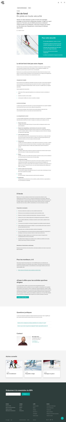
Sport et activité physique (21, 7)
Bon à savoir (12, 37)
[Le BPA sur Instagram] (50, 419)
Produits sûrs (49, 409)
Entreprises (21, 410)
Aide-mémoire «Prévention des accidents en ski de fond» (29, 270)
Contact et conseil (50, 415)
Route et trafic (8, 405)
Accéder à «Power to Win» (22, 297)
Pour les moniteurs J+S (10, 40)
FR (8, 419)
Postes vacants (35, 415)
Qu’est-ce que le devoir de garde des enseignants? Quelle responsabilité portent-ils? (32, 325)
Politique (34, 409)
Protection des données (22, 419)
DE (6, 419)
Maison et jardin (9, 409)
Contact (12, 45)
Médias (34, 407)
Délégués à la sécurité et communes (53, 413)
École (30, 7)
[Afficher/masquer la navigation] (64, 2)
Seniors (20, 407)
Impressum (34, 419)
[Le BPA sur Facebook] (48, 419)
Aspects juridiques (11, 43)
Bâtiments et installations (10, 410)
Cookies (28, 419)
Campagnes (35, 413)
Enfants (20, 405)
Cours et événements (50, 407)
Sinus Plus (34, 411)
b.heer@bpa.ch (34, 341)
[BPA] (2, 2)
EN (11, 419)
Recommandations (11, 35)
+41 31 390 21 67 (35, 342)
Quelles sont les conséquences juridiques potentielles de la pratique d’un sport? (31, 322)
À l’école (12, 38)
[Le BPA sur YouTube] (52, 419)
